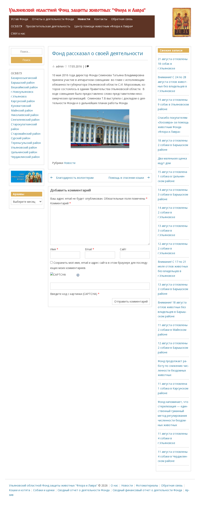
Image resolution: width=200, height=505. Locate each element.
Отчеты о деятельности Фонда (53, 19)
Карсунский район (23, 101)
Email (89, 249)
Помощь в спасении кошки (126, 178)
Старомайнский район (25, 133)
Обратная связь (122, 19)
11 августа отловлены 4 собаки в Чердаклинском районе (173, 456)
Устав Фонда (19, 19)
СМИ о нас (18, 33)
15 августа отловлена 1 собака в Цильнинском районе (172, 176)
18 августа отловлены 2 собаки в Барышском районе (173, 145)
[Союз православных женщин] (26, 181)
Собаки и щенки (43, 490)
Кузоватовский (21, 106)
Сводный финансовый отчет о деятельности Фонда (147, 490)
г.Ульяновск (19, 96)
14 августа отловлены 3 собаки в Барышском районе (173, 194)
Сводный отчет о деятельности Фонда (84, 490)
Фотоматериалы (147, 485)
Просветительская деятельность (48, 26)
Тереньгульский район (26, 143)
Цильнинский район (24, 152)
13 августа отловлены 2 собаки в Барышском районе (173, 289)
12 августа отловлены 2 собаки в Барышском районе (173, 347)
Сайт (123, 249)
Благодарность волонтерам (75, 178)
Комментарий (60, 203)
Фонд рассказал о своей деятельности (97, 53)
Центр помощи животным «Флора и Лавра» (103, 26)
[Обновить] (78, 274)
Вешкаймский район (24, 87)
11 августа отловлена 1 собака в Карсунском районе (173, 388)
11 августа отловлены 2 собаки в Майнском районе (173, 329)
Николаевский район (24, 115)
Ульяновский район (24, 147)
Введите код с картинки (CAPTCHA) (73, 294)
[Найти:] (26, 51)
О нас (114, 485)
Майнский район (22, 110)
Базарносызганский (24, 78)
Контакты (100, 19)
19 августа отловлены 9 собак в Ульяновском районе (173, 104)
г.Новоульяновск (22, 92)
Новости (84, 19)
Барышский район (23, 82)
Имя (54, 249)
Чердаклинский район (25, 157)
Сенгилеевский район (25, 119)
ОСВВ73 (16, 26)
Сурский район (20, 138)
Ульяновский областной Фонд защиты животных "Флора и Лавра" (77, 10)
